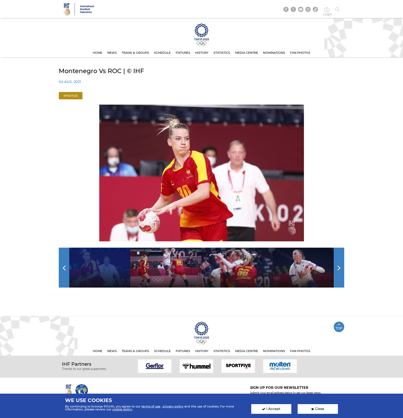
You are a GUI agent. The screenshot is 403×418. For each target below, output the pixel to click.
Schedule (162, 53)
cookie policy (122, 409)
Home (97, 53)
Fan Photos (300, 53)
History (201, 53)
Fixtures (183, 53)
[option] (201, 173)
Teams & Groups (135, 53)
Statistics (221, 53)
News (112, 53)
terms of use (150, 406)
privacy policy (173, 406)
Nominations (274, 53)
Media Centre (246, 53)
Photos (71, 96)
